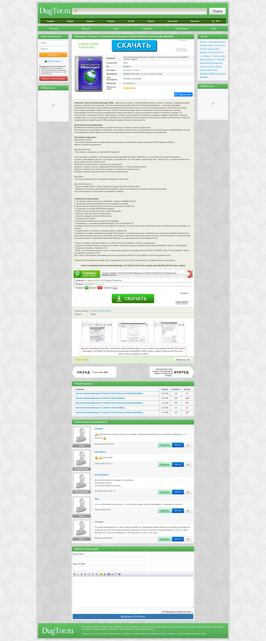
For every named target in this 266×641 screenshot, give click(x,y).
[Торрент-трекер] (55, 11)
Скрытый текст (109, 574)
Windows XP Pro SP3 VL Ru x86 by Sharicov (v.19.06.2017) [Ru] (213, 53)
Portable (136, 70)
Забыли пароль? (54, 61)
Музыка (86, 28)
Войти (54, 55)
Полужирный (74, 574)
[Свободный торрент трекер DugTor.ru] (57, 631)
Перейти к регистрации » (54, 78)
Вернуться (181, 359)
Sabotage (99, 429)
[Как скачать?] (98, 284)
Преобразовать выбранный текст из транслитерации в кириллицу (116, 574)
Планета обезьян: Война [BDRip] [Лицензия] (211, 67)
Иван (97, 499)
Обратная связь (159, 634)
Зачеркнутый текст (85, 574)
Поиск (217, 11)
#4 (188, 510)
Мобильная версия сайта (195, 634)
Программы (182, 28)
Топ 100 (131, 21)
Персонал (194, 21)
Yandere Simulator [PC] (209, 49)
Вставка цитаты (112, 574)
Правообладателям (142, 634)
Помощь (111, 21)
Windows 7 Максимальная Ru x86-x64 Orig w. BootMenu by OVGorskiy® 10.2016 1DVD (212, 42)
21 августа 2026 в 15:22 (101, 311)
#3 (188, 492)
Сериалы (147, 28)
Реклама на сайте (175, 634)
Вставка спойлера (119, 574)
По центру (93, 574)
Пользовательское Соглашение (118, 634)
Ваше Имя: (79, 554)
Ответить (164, 445)
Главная (50, 21)
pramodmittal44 (102, 475)
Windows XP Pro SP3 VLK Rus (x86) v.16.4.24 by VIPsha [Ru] (213, 46)
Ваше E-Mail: (79, 564)
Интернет (127, 70)
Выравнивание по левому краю (89, 574)
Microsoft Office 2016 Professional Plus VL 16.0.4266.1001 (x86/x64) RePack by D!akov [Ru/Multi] (212, 70)
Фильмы (53, 28)
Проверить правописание (178, 611)
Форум (70, 21)
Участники (172, 21)
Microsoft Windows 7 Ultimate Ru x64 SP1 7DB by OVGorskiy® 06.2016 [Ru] (212, 60)
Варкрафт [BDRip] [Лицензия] (213, 74)
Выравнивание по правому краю (96, 574)
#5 (188, 539)
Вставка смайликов (101, 574)
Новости (90, 21)
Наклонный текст (78, 574)
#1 (188, 445)
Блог (214, 28)
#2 (188, 464)
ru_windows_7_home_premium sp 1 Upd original (213, 56)
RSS (218, 21)
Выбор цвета (104, 574)
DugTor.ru (86, 634)
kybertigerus (100, 452)
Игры (116, 28)
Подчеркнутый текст (81, 574)
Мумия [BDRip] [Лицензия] (211, 63)
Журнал (151, 21)
